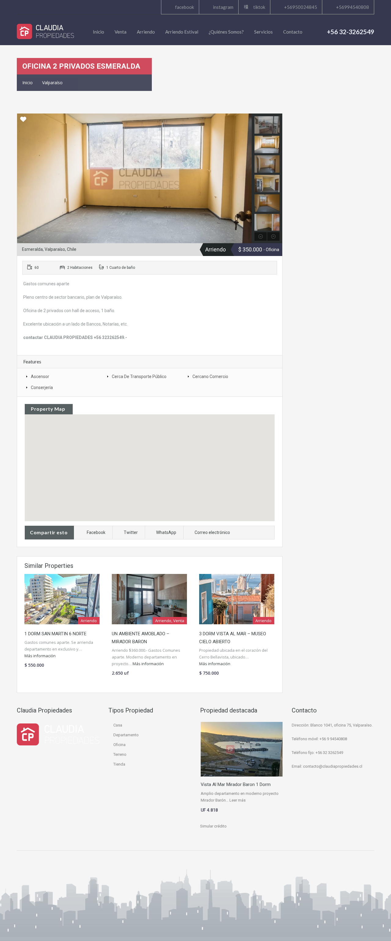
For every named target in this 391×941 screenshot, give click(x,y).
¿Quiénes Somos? (226, 31)
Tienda (119, 764)
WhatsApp (166, 532)
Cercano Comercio (210, 376)
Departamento (126, 735)
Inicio (98, 31)
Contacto (292, 31)
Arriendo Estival (181, 31)
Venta (120, 31)
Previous (22, 178)
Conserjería (42, 387)
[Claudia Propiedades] (45, 31)
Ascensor (40, 376)
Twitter (131, 532)
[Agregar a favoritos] (23, 121)
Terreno (119, 754)
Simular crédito (213, 826)
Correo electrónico (212, 532)
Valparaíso (52, 82)
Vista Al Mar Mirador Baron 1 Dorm (236, 784)
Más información (40, 655)
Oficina (119, 744)
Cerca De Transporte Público (139, 376)
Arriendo (146, 31)
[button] (149, 459)
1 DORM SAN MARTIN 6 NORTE (55, 633)
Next (246, 178)
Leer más (237, 800)
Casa (117, 725)
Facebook (96, 532)
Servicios (263, 31)
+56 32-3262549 (350, 31)
